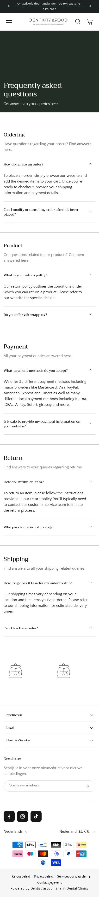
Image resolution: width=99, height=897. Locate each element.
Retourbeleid (21, 877)
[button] (9, 21)
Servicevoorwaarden (72, 877)
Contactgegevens (49, 883)
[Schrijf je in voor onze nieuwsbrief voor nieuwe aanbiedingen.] (87, 786)
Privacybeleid (43, 877)
